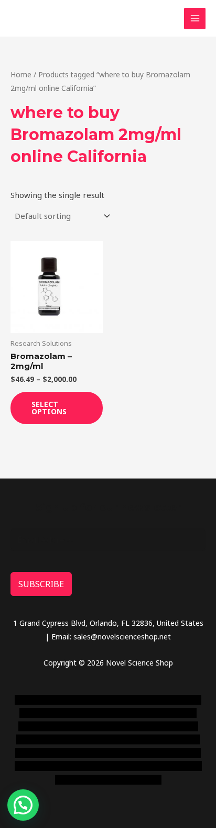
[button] (23, 805)
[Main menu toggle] (195, 18)
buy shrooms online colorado (82, 739)
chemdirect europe (115, 700)
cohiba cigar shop (138, 753)
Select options (49, 407)
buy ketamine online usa (79, 713)
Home (20, 74)
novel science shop (47, 700)
